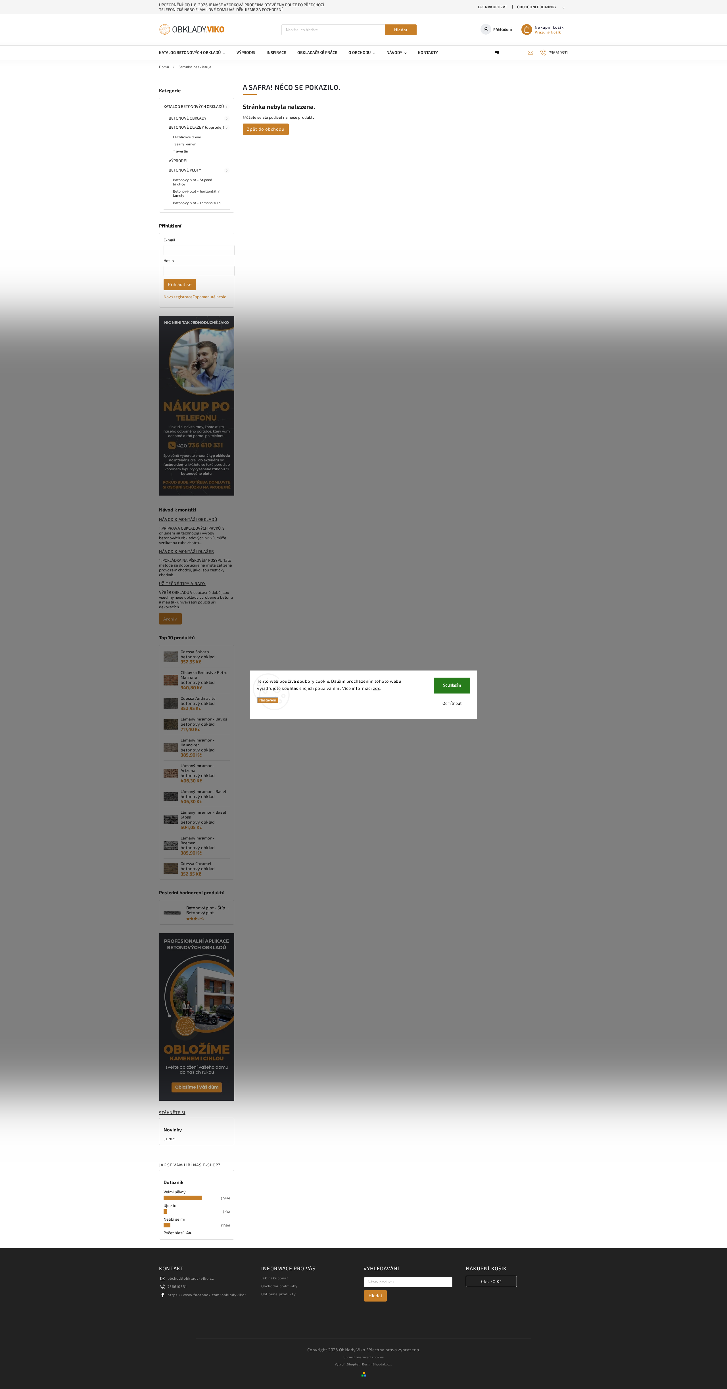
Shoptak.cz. (382, 1364)
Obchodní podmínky (537, 7)
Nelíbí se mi (174, 1219)
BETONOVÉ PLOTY (185, 170)
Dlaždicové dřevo (187, 137)
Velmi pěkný (175, 1191)
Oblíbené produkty (278, 1294)
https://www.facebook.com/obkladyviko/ (207, 1294)
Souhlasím (452, 685)
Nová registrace (178, 296)
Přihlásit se (180, 284)
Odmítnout (452, 704)
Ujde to (170, 1205)
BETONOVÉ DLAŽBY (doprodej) (196, 127)
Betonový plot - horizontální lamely (196, 193)
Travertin (180, 151)
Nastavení (267, 700)
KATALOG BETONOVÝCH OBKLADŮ (194, 106)
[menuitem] (195, 52)
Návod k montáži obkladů (188, 519)
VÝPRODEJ (178, 160)
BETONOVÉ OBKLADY (188, 118)
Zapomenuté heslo (209, 296)
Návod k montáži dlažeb (186, 551)
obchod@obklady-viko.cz (191, 1278)
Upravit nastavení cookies (363, 1357)
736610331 (177, 1286)
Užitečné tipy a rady (182, 583)
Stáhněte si (172, 1112)
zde (377, 688)
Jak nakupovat (492, 7)
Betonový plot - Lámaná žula (197, 202)
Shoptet (353, 1364)
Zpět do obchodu (266, 128)
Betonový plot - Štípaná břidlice (192, 181)
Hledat (401, 30)
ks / (491, 1281)
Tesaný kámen (184, 144)
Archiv (170, 618)
